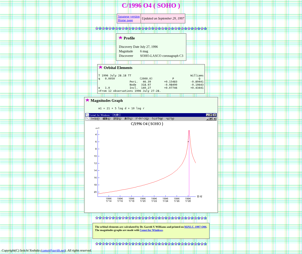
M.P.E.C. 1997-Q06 (195, 226)
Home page (125, 20)
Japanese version (129, 16)
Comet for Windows (151, 230)
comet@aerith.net (53, 250)
